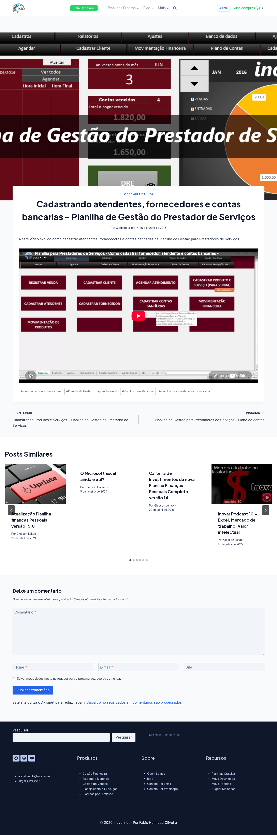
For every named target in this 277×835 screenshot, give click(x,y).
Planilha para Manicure (138, 391)
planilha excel (107, 391)
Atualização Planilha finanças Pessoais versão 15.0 (31, 519)
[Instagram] (23, 758)
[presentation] (35, 484)
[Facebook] (16, 758)
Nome (20, 667)
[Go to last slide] (11, 510)
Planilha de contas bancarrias (41, 391)
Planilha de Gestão (79, 391)
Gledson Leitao (125, 227)
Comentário (25, 612)
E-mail (106, 667)
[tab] (130, 560)
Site (189, 667)
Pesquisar (20, 730)
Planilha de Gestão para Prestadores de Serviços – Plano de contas (209, 416)
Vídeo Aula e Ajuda (138, 194)
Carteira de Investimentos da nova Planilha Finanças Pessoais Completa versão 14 (172, 485)
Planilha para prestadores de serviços (184, 391)
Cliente (223, 8)
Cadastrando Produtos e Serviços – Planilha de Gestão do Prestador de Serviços (70, 419)
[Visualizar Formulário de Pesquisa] (174, 8)
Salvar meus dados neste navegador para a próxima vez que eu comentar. (69, 679)
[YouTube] (31, 758)
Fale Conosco (84, 8)
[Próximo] (265, 510)
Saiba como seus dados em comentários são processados (134, 702)
